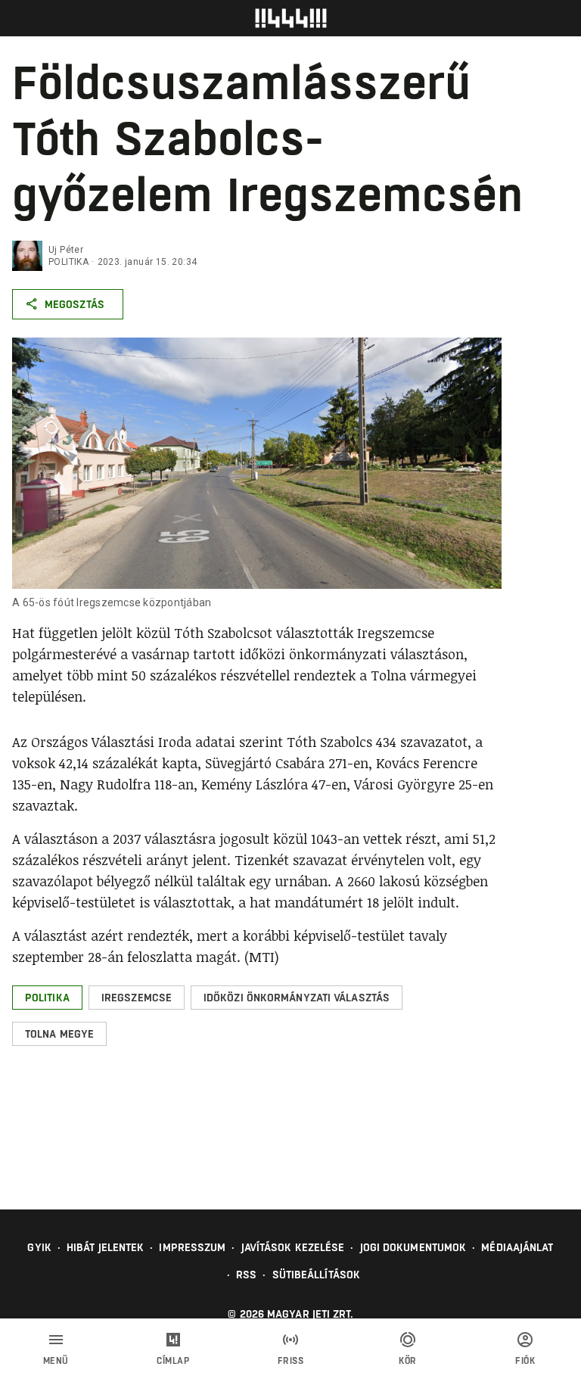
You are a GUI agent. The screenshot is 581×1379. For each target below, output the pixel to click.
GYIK (39, 1247)
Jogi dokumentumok (413, 1247)
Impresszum (192, 1247)
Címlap (173, 1361)
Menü (56, 1361)
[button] (47, 997)
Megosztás (74, 304)
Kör (408, 1361)
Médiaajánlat (517, 1247)
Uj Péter (65, 249)
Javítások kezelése (293, 1247)
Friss (291, 1361)
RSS (246, 1274)
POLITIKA (68, 262)
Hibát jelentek (105, 1247)
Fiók (525, 1361)
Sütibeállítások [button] (316, 1274)
